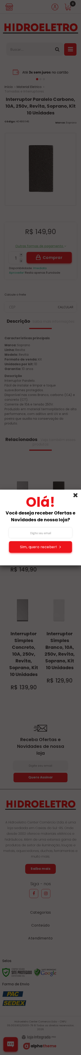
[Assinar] (40, 547)
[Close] (77, 496)
